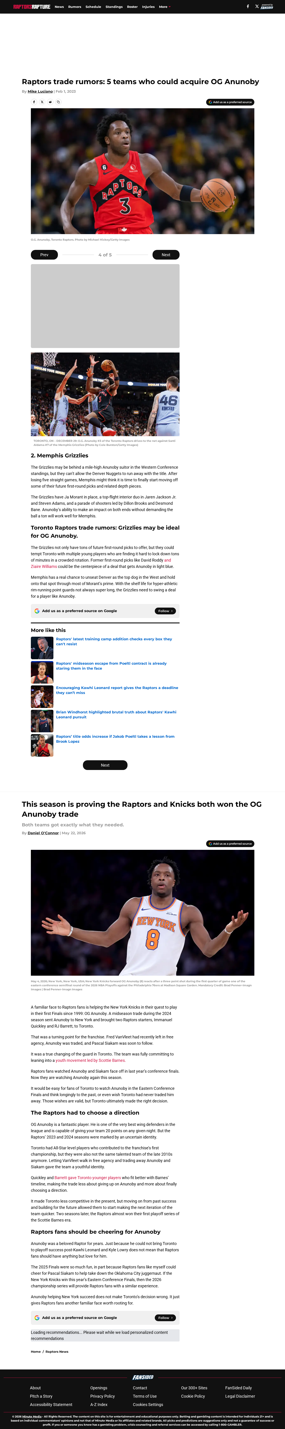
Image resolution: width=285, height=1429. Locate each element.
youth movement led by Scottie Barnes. (91, 1060)
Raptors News (57, 1352)
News (59, 7)
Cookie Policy (193, 1396)
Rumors (74, 7)
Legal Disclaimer (240, 1396)
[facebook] (248, 6)
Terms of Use (145, 1396)
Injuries (148, 7)
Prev (44, 254)
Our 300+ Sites (194, 1387)
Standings (114, 7)
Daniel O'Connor (43, 833)
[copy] (58, 102)
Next (166, 254)
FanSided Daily (238, 1387)
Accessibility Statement (51, 1404)
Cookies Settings (148, 1404)
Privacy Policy (102, 1396)
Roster (132, 7)
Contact (140, 1387)
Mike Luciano (40, 91)
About (35, 1387)
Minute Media (31, 1416)
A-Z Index (98, 1404)
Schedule (93, 7)
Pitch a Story (41, 1396)
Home (36, 1352)
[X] (257, 6)
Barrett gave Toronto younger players (88, 1177)
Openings (98, 1387)
